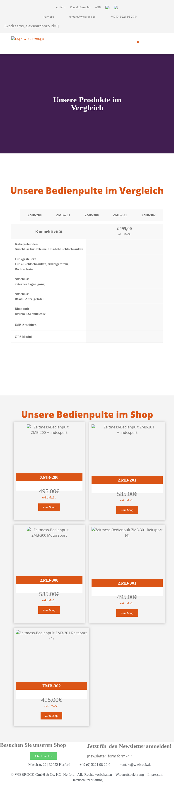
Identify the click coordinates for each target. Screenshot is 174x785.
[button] (125, 43)
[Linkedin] (165, 48)
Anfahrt (60, 7)
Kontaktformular (80, 7)
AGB (98, 7)
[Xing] (157, 48)
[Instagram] (165, 39)
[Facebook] (157, 39)
